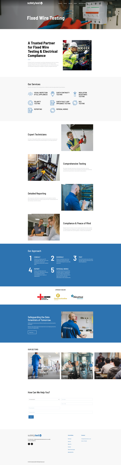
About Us (69, 444)
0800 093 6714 (70, 452)
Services (69, 438)
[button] (91, 365)
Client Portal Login (71, 449)
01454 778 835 (84, 441)
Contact (69, 446)
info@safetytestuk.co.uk (86, 438)
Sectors (69, 441)
